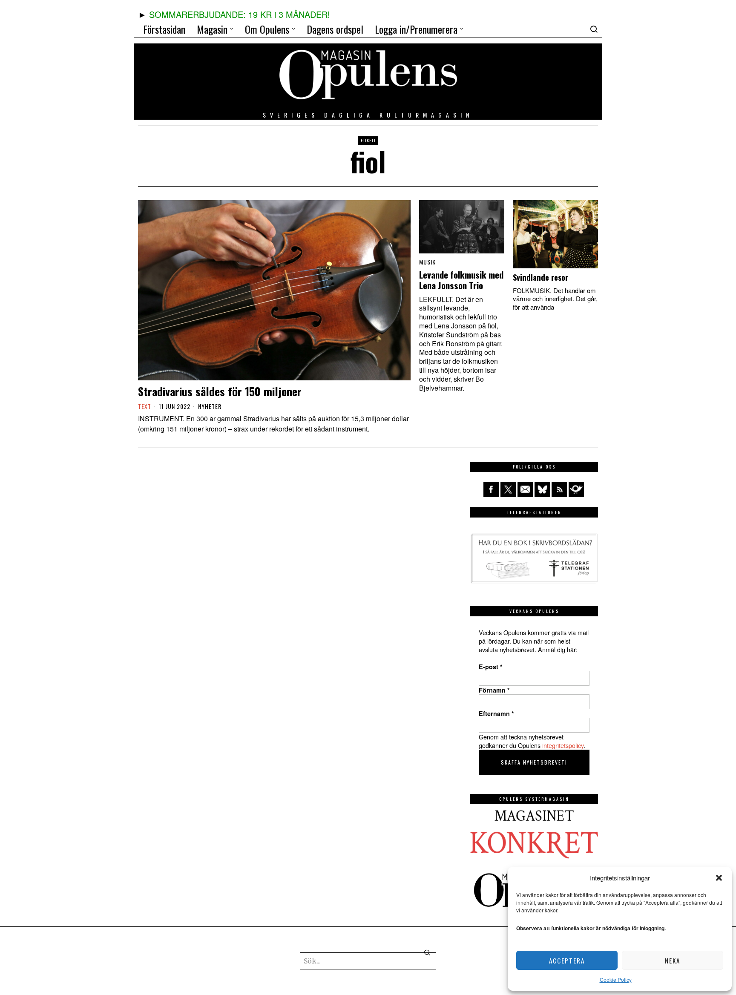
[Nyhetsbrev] (576, 489)
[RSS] (559, 489)
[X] (508, 489)
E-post (491, 666)
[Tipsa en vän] (525, 489)
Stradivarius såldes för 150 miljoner (220, 391)
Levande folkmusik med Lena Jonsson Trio (461, 280)
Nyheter (209, 406)
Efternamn (496, 713)
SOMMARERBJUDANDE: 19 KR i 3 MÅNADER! (239, 14)
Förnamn (494, 690)
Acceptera (567, 960)
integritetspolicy (563, 745)
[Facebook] (491, 489)
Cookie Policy (616, 979)
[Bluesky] (542, 489)
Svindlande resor (540, 277)
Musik (427, 262)
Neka (672, 960)
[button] (719, 878)
